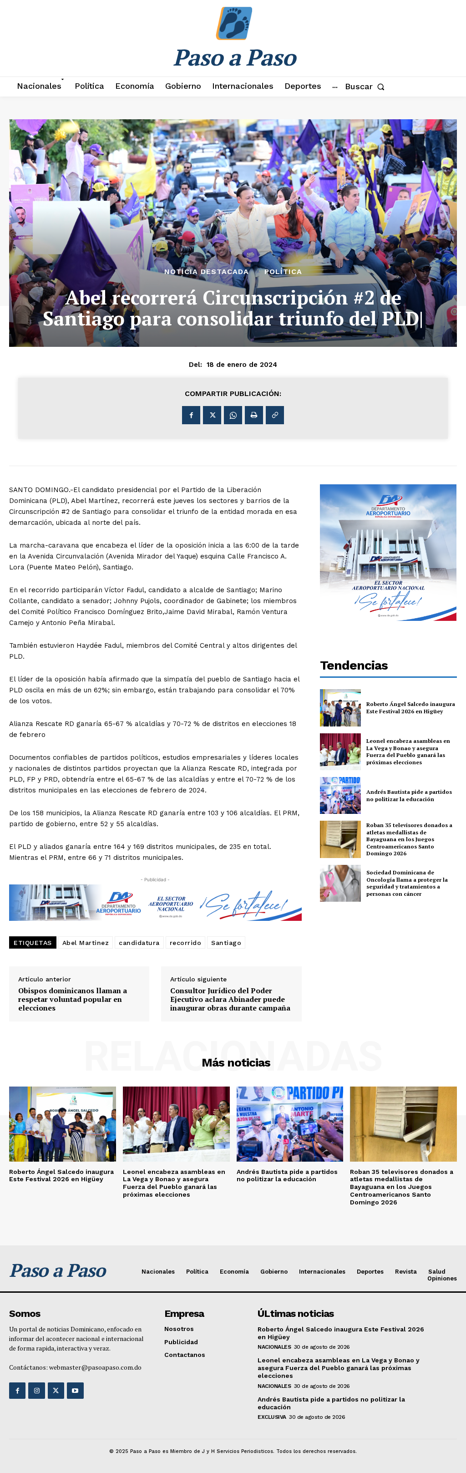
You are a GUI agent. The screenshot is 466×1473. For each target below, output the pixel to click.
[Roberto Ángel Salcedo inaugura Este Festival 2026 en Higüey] (340, 707)
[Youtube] (75, 1390)
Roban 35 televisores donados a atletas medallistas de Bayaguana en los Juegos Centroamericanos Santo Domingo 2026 (409, 839)
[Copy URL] (275, 415)
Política (283, 271)
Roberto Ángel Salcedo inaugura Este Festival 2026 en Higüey (410, 708)
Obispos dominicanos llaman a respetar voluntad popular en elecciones (72, 999)
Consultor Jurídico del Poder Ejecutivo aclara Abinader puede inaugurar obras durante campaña (230, 999)
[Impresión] (254, 415)
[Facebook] (191, 415)
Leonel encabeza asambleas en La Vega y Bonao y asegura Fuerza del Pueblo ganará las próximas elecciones (408, 751)
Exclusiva (272, 1417)
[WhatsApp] (233, 415)
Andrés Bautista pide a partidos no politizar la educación (409, 795)
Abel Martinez (85, 942)
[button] (366, 86)
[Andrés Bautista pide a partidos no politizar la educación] (340, 795)
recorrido (186, 942)
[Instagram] (36, 1390)
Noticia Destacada (206, 271)
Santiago (226, 942)
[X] (212, 415)
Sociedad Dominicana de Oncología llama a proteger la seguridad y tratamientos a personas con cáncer (407, 883)
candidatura (139, 942)
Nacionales (274, 1347)
